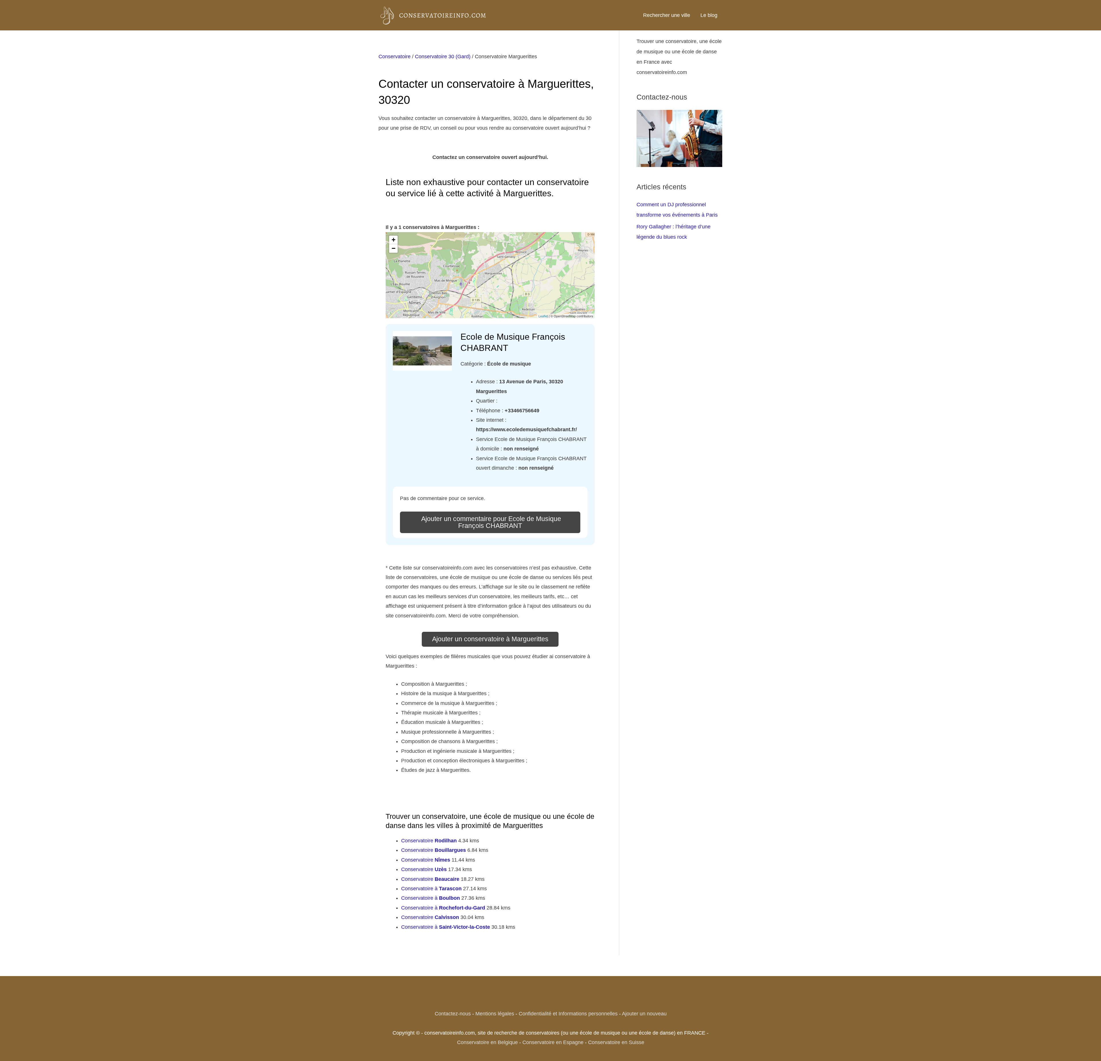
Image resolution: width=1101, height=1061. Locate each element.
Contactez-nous (453, 1014)
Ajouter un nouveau (644, 1014)
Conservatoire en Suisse (616, 1042)
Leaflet (543, 316)
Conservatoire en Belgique (487, 1042)
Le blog (708, 15)
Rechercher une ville (666, 15)
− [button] (393, 248)
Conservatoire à (431, 888)
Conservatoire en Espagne (552, 1042)
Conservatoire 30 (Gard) (443, 56)
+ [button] (393, 239)
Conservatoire (394, 56)
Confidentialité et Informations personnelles (568, 1014)
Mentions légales (494, 1014)
